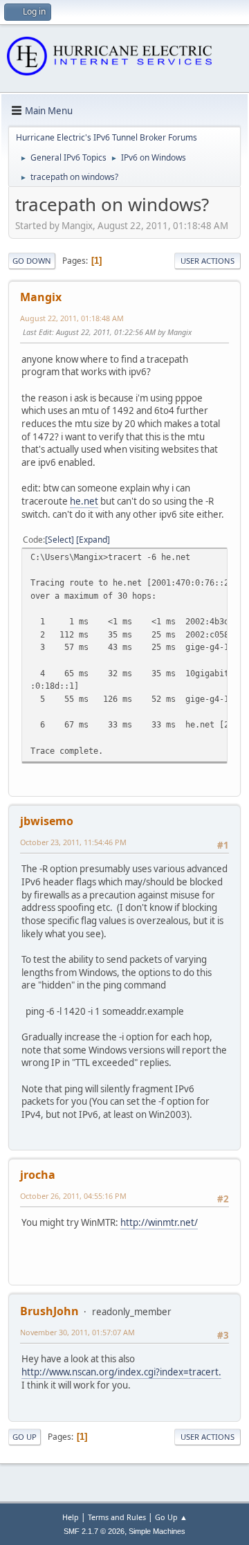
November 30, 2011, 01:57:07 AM (77, 1332)
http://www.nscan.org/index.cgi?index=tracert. (121, 1372)
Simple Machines (157, 1531)
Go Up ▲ (171, 1517)
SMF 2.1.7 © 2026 (94, 1531)
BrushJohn (49, 1311)
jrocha (37, 1174)
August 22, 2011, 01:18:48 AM (72, 318)
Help (70, 1517)
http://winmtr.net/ (159, 1222)
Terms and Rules (117, 1517)
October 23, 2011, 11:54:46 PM (73, 842)
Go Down (31, 260)
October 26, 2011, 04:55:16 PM (73, 1196)
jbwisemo (46, 821)
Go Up (24, 1436)
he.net (84, 501)
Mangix (41, 297)
